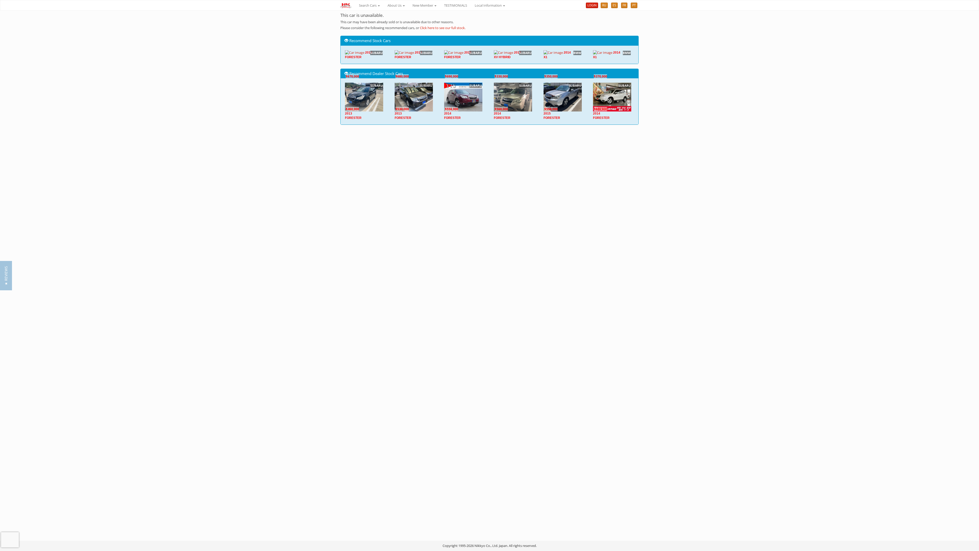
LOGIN (592, 5)
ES (614, 5)
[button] (6, 275)
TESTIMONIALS (455, 5)
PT (634, 5)
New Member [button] (423, 5)
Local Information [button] (489, 5)
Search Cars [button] (368, 5)
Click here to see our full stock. (443, 28)
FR (624, 5)
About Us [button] (395, 5)
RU (604, 5)
